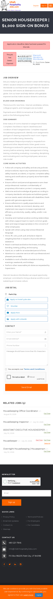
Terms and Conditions (34, 369)
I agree (38, 595)
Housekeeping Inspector (16, 422)
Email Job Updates (11, 521)
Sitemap (6, 529)
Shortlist (14, 306)
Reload (32, 377)
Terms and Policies (35, 517)
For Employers (34, 521)
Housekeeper (10, 441)
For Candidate (34, 525)
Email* (4, 488)
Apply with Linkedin (19, 319)
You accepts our (26, 369)
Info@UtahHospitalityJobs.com (23, 549)
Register (36, 5)
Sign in (44, 6)
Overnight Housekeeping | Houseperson (24, 449)
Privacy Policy (9, 517)
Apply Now (15, 313)
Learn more (28, 595)
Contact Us (7, 525)
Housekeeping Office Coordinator (20, 411)
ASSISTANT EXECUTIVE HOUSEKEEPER (24, 430)
